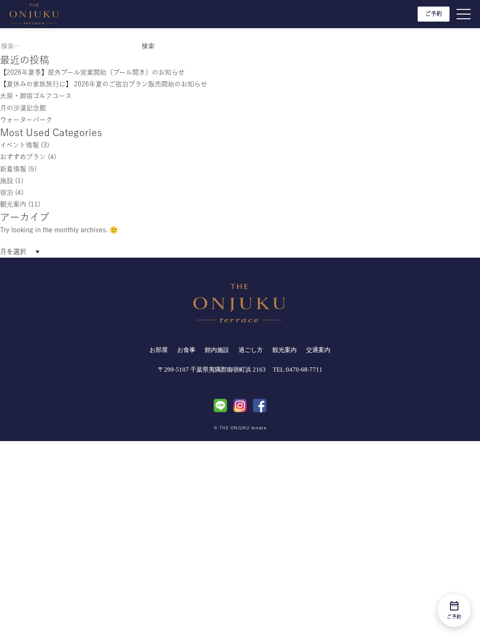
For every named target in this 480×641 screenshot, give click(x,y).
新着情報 (13, 169)
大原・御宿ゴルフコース (36, 95)
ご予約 (433, 13)
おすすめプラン (23, 156)
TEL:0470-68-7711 (297, 369)
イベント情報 (19, 145)
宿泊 (6, 192)
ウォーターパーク (26, 119)
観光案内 (13, 204)
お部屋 (159, 349)
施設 (6, 180)
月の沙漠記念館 (23, 108)
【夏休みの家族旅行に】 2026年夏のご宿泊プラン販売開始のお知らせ (103, 84)
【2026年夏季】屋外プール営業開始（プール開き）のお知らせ (92, 72)
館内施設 (217, 349)
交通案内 (318, 349)
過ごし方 (251, 349)
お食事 (186, 349)
